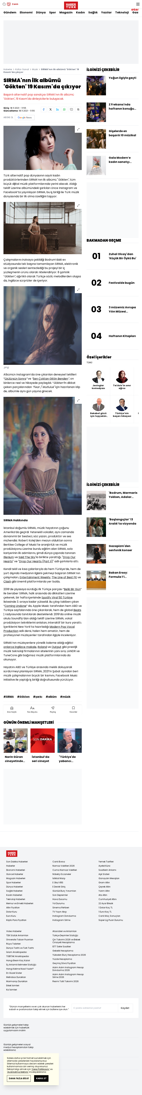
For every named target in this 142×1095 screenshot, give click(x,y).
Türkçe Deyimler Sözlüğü (65, 935)
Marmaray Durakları (16, 981)
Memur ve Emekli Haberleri (19, 903)
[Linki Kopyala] (78, 109)
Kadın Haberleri (14, 895)
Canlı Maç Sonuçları (109, 915)
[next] (80, 747)
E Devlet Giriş (58, 886)
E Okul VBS (57, 882)
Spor (52, 12)
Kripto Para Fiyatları (16, 920)
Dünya (41, 12)
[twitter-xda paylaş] (50, 109)
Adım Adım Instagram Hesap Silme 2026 (68, 976)
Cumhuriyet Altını (108, 899)
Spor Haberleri (13, 882)
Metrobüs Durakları (16, 977)
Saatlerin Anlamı (107, 869)
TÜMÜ (89, 362)
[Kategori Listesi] (138, 4)
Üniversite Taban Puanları (19, 939)
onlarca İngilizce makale (19, 647)
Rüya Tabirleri (13, 943)
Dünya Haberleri (14, 886)
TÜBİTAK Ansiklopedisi (17, 956)
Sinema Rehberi (60, 907)
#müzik (65, 696)
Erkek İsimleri (12, 985)
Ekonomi (26, 12)
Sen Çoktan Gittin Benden (50, 379)
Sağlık (93, 12)
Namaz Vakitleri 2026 (63, 865)
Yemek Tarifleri (106, 861)
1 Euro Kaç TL (105, 911)
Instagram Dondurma (64, 915)
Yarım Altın (104, 890)
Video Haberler (13, 931)
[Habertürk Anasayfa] (71, 4)
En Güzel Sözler (14, 972)
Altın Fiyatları (13, 907)
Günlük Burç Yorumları (64, 890)
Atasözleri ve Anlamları (64, 931)
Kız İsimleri (11, 989)
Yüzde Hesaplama (62, 959)
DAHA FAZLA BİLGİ (19, 1078)
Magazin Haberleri (15, 878)
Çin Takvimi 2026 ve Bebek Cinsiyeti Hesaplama (66, 941)
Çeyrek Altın (104, 886)
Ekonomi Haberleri (15, 869)
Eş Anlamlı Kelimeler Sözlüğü (21, 964)
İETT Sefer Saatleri (61, 946)
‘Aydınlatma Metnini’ (18, 1071)
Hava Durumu (59, 899)
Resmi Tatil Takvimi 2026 (65, 981)
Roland (42, 647)
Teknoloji (122, 12)
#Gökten (23, 696)
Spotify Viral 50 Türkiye (57, 598)
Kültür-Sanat (22, 69)
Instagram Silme (61, 920)
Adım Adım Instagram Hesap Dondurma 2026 (68, 969)
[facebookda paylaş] (43, 109)
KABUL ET (41, 1078)
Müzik (35, 69)
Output (56, 647)
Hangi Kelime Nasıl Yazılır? (20, 968)
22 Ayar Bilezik (106, 903)
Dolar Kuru (11, 911)
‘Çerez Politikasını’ (40, 1069)
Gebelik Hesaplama (62, 950)
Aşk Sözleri (104, 874)
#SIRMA (8, 696)
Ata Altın (103, 895)
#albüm (51, 696)
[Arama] (4, 4)
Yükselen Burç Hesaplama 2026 (69, 954)
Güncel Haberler (14, 874)
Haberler (7, 69)
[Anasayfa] (11, 853)
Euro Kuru (11, 915)
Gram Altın (104, 882)
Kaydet (125, 1008)
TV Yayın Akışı (59, 911)
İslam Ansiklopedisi (16, 952)
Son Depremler (60, 895)
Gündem (9, 12)
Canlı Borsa (58, 861)
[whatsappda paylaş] (64, 109)
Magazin (66, 12)
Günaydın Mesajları (109, 878)
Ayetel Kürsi (104, 865)
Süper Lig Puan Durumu (111, 920)
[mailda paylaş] (71, 109)
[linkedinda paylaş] (57, 109)
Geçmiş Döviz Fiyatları (64, 963)
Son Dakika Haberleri (17, 861)
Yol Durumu (58, 903)
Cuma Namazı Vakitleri (64, 869)
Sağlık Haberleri (14, 890)
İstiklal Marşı (58, 878)
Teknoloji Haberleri (15, 899)
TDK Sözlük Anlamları (17, 935)
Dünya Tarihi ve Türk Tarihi (20, 947)
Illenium (8, 557)
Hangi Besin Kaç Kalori (18, 960)
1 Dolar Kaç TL (106, 907)
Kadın (80, 12)
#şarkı (37, 696)
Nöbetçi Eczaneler (61, 874)
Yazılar (106, 12)
